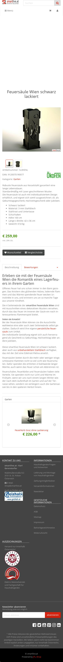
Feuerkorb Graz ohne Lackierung (31, 430)
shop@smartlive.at (13, 485)
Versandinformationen (44, 486)
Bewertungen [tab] (31, 267)
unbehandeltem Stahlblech (32, 350)
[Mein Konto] (57, 10)
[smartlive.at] (10, 2)
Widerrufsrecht (40, 532)
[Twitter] (39, 625)
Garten (16, 179)
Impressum (39, 522)
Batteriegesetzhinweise (44, 527)
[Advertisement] (31, 49)
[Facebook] (34, 625)
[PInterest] (49, 625)
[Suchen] (57, 3)
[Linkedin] (59, 625)
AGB (36, 511)
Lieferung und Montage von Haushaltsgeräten (44, 474)
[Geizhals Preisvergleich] (16, 496)
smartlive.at (11, 465)
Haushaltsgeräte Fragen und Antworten (45, 466)
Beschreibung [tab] (12, 267)
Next (54, 425)
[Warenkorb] (50, 10)
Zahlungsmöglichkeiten (44, 480)
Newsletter (39, 491)
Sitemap (37, 517)
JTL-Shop (37, 656)
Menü (10, 10)
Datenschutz (39, 506)
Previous (8, 425)
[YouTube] (44, 625)
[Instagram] (54, 625)
